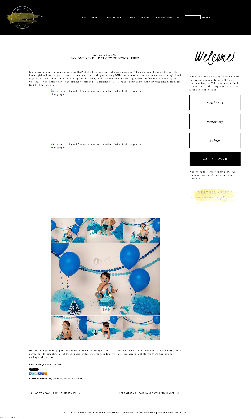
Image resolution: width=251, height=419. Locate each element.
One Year (68, 379)
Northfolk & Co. (178, 413)
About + (96, 17)
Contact (145, 17)
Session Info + (115, 17)
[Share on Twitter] (33, 373)
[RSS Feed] (45, 373)
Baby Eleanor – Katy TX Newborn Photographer (149, 393)
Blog (132, 17)
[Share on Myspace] (42, 373)
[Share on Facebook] (30, 373)
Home (83, 17)
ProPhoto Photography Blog (139, 413)
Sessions (79, 379)
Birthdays (45, 379)
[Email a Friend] (36, 373)
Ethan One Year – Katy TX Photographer (56, 393)
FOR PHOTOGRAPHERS (167, 17)
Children (57, 379)
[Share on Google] (39, 373)
